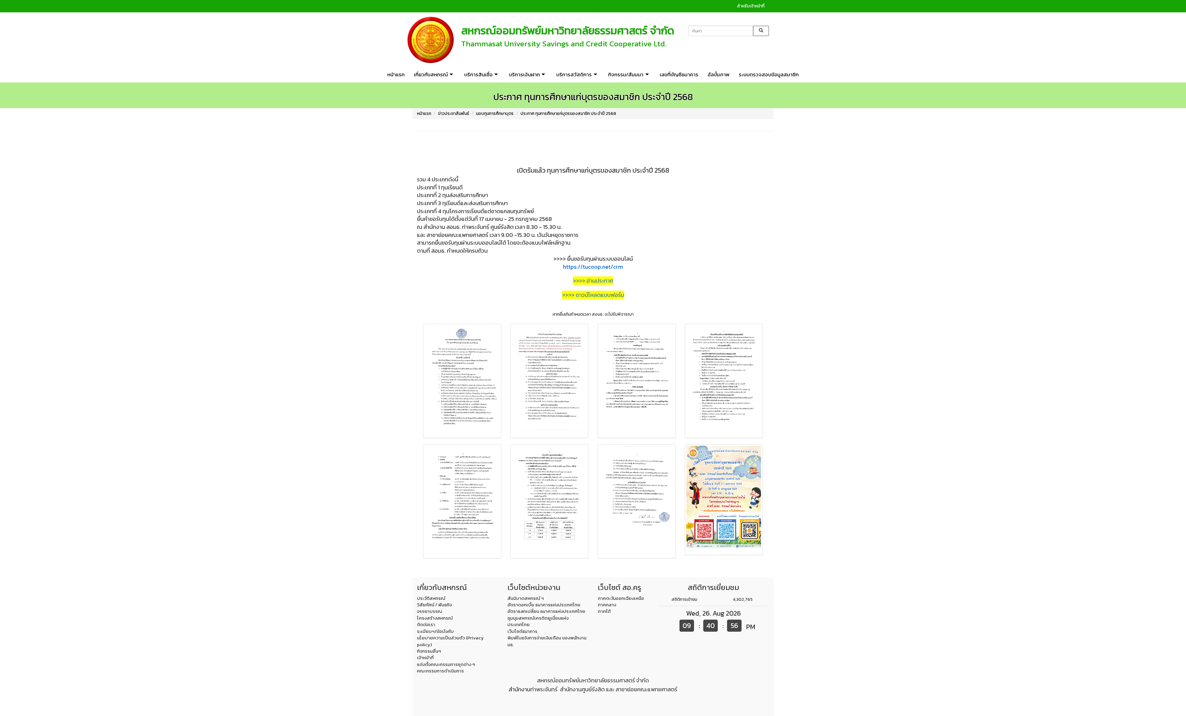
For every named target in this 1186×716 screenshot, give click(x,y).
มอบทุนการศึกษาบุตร (495, 113)
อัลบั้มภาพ (719, 74)
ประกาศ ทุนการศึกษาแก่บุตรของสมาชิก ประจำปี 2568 (568, 113)
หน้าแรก (396, 74)
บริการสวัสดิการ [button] (574, 74)
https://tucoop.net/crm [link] (593, 267)
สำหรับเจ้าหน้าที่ (750, 6)
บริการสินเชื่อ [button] (478, 74)
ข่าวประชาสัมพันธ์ (453, 113)
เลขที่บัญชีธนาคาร (679, 74)
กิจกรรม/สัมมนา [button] (625, 74)
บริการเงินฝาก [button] (524, 74)
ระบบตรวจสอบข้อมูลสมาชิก (769, 74)
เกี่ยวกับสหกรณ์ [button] (431, 74)
